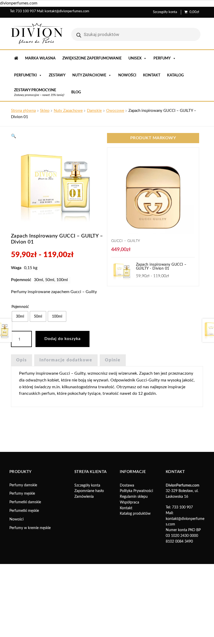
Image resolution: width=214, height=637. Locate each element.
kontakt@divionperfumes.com (67, 11)
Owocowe (115, 111)
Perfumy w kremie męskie (30, 528)
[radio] (20, 316)
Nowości (127, 75)
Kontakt (151, 75)
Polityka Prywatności (136, 491)
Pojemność (20, 307)
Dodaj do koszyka (62, 339)
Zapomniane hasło (89, 491)
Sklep (44, 111)
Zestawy (57, 75)
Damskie (94, 111)
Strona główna (23, 111)
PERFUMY (162, 58)
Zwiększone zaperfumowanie (92, 58)
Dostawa (127, 485)
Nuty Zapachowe (68, 111)
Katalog (175, 75)
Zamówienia (84, 497)
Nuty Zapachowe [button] (89, 75)
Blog (76, 92)
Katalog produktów (135, 513)
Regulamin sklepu (134, 497)
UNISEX (134, 58)
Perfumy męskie (22, 493)
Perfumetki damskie (25, 502)
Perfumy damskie (23, 485)
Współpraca (129, 502)
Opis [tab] (21, 360)
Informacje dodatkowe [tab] (65, 360)
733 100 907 (26, 11)
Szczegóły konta (165, 12)
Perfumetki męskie (24, 511)
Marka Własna (40, 58)
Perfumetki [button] (25, 75)
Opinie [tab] (113, 360)
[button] (13, 136)
